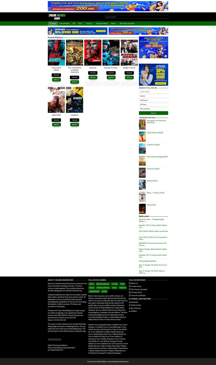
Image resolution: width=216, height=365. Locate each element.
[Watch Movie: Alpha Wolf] (56, 100)
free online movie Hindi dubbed (66, 329)
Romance (123, 288)
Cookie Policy (136, 286)
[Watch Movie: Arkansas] (92, 52)
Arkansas (92, 68)
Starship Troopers (111, 68)
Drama (91, 288)
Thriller (104, 291)
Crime (122, 284)
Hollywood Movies (103, 288)
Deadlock (74, 115)
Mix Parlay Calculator (139, 289)
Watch (56, 80)
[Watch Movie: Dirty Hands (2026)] (56, 52)
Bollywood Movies (103, 284)
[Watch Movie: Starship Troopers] (111, 52)
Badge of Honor (129, 68)
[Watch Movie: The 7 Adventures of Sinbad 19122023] (74, 52)
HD (68, 64)
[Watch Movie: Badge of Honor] (129, 52)
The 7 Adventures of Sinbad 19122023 (74, 70)
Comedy (114, 284)
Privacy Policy (136, 292)
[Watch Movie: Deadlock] (74, 100)
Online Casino (136, 305)
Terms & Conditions (138, 295)
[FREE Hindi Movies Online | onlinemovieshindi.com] (58, 17)
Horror (114, 288)
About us (134, 283)
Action (91, 284)
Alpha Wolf (56, 115)
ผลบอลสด (134, 302)
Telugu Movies (94, 291)
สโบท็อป (134, 311)
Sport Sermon (136, 308)
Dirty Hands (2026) (56, 69)
